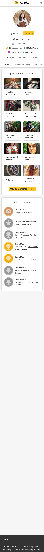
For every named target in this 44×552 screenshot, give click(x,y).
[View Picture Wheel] (12, 170)
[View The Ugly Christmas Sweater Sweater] (12, 105)
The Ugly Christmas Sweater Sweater (10, 115)
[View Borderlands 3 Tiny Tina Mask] (31, 105)
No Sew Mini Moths (29, 93)
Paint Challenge (34, 260)
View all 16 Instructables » (22, 189)
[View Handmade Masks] (12, 127)
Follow (30, 33)
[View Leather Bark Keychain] (31, 170)
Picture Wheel (11, 180)
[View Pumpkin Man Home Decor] (12, 84)
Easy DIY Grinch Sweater (12, 158)
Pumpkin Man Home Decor (11, 93)
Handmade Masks (10, 136)
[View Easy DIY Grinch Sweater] (12, 148)
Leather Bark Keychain (30, 180)
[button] (3, 3)
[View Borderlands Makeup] (31, 148)
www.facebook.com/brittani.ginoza (23, 57)
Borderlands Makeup (29, 158)
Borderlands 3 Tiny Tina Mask (31, 115)
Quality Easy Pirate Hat (29, 136)
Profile (7, 64)
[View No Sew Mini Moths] (31, 84)
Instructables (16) (22, 64)
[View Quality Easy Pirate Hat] (31, 127)
